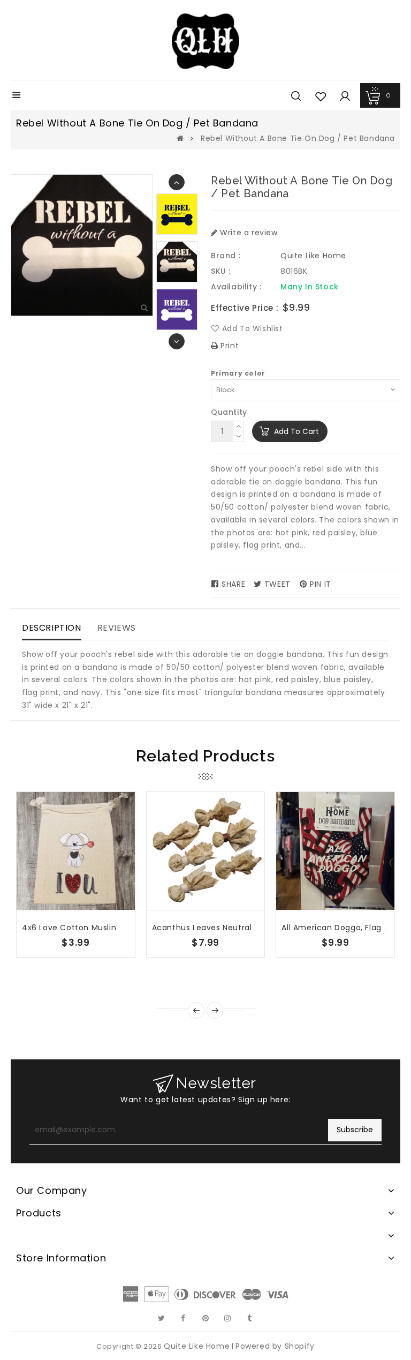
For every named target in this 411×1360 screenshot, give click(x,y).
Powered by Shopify (275, 1346)
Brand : (225, 255)
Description (51, 628)
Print (228, 345)
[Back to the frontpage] (180, 138)
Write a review (248, 232)
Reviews (116, 628)
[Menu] (16, 96)
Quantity (229, 412)
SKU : (221, 271)
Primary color (238, 373)
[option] (177, 262)
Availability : (236, 286)
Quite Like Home (313, 255)
